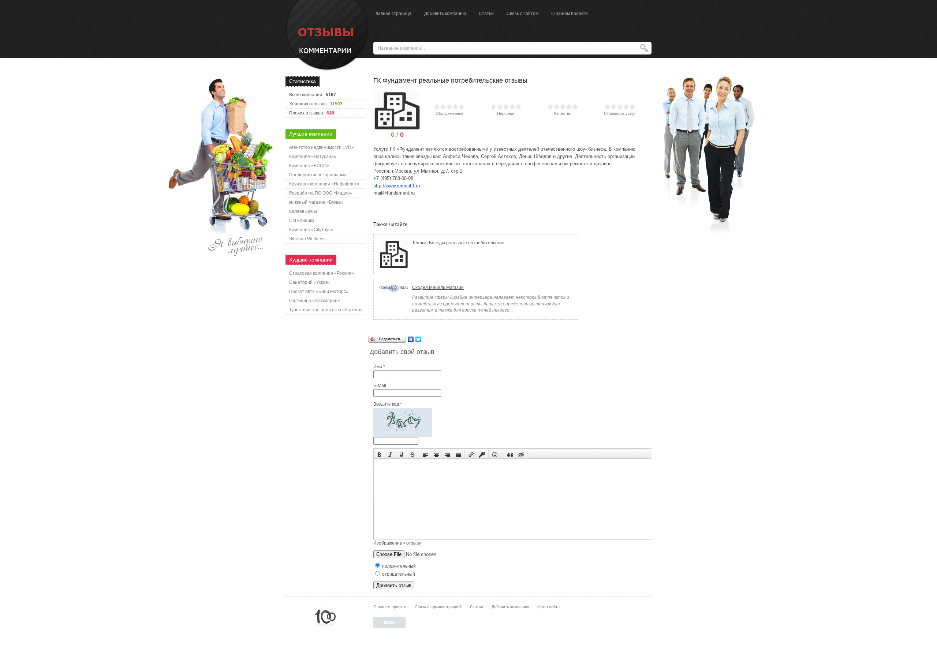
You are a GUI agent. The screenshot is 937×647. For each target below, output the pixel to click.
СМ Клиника (301, 220)
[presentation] (379, 454)
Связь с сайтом (522, 13)
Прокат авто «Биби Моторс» (318, 291)
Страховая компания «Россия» (321, 273)
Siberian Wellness (307, 238)
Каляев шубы (303, 211)
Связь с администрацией (438, 607)
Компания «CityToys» (311, 229)
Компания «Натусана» (312, 156)
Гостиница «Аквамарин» (314, 300)
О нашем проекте (569, 13)
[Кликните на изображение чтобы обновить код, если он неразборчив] (402, 435)
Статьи (486, 13)
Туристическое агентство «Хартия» (326, 309)
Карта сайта (548, 607)
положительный (398, 566)
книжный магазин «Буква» (316, 202)
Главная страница (392, 13)
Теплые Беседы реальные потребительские (458, 242)
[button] (379, 454)
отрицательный (398, 574)
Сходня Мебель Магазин (438, 287)
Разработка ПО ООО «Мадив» (320, 193)
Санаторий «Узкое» (310, 282)
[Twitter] (418, 339)
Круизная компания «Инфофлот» (324, 184)
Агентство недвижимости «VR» (321, 147)
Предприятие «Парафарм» (318, 174)
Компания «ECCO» (309, 165)
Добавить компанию (445, 13)
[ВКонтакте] (411, 339)
